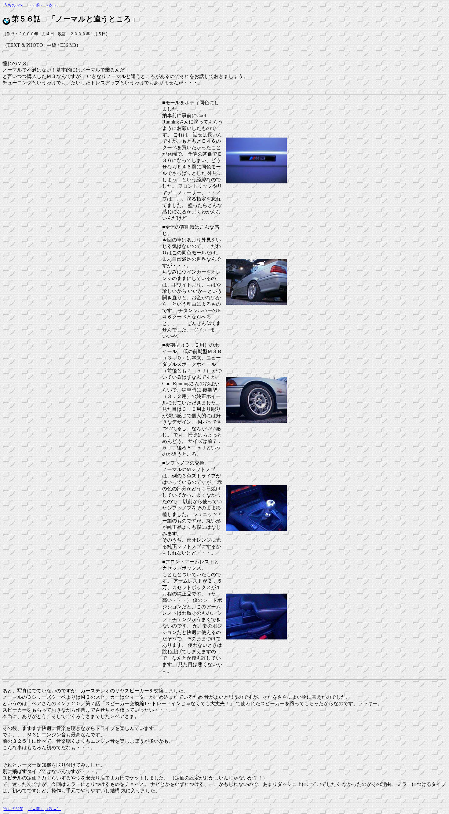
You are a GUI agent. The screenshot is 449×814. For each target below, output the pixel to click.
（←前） (36, 5)
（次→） (53, 5)
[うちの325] (12, 5)
